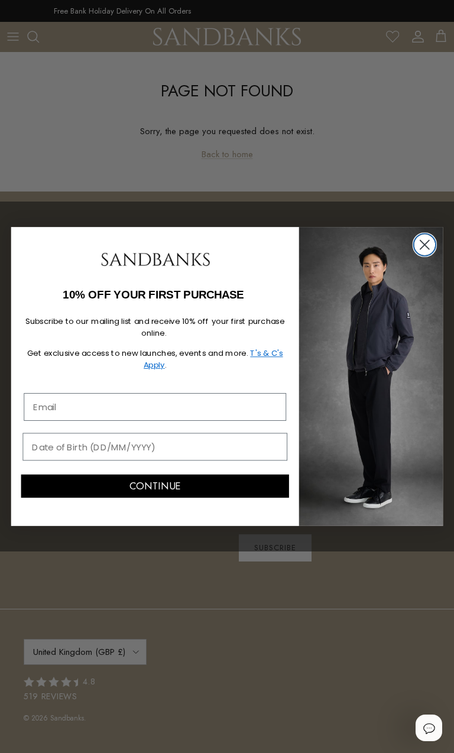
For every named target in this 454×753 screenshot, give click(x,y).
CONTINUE (154, 486)
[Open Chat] (428, 727)
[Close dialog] (425, 244)
